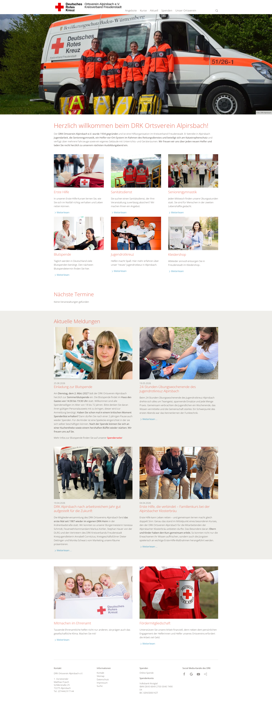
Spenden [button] (166, 10)
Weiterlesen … (149, 419)
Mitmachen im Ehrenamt (72, 623)
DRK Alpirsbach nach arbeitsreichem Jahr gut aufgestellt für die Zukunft (87, 508)
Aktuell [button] (154, 10)
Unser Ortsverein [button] (185, 10)
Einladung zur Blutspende (73, 386)
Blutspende (62, 254)
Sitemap (100, 676)
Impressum (102, 682)
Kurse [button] (143, 10)
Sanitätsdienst (121, 192)
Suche (100, 686)
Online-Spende (147, 672)
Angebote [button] (131, 10)
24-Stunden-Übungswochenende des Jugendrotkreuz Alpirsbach (168, 388)
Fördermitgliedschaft (155, 623)
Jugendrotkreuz (122, 254)
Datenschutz (103, 679)
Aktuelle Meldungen (77, 321)
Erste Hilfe (61, 192)
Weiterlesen (63, 212)
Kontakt (100, 672)
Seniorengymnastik (182, 192)
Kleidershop (177, 254)
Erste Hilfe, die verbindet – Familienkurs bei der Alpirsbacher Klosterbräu (175, 508)
